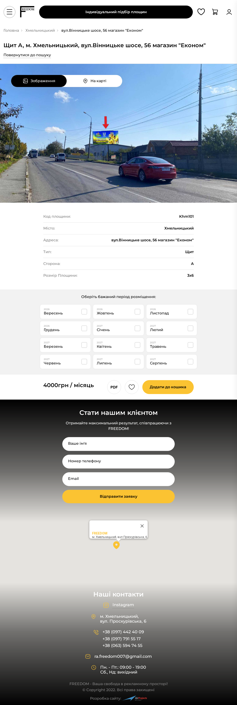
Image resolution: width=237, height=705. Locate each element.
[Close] (142, 525)
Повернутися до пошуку (27, 55)
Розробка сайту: (105, 698)
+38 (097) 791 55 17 (122, 639)
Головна (11, 30)
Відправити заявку (118, 496)
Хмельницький (40, 30)
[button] (118, 546)
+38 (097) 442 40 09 (123, 632)
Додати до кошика (168, 387)
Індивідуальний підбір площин (116, 12)
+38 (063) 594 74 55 (122, 645)
